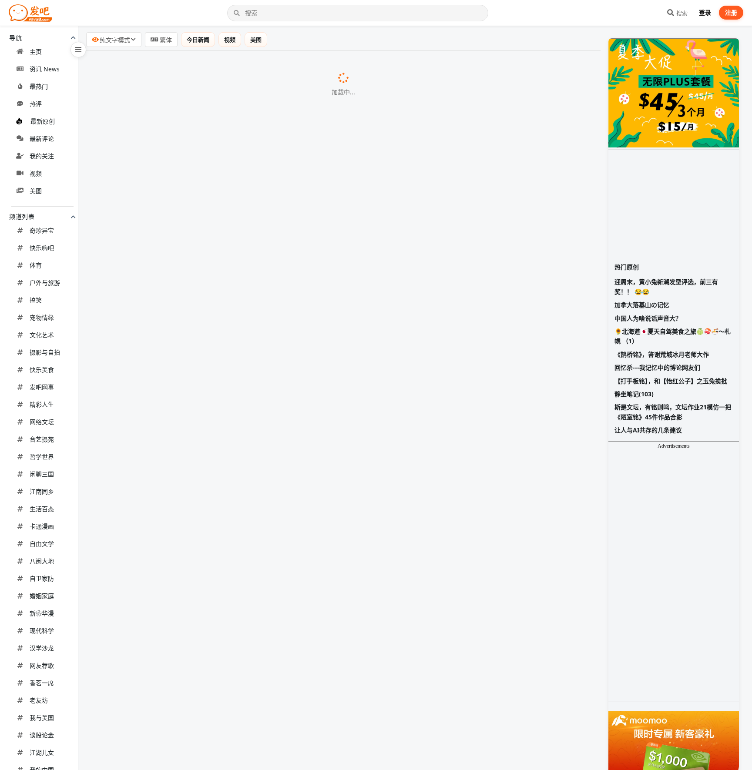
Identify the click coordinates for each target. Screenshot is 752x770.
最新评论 (42, 138)
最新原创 (42, 121)
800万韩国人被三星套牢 (130, 607)
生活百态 (42, 509)
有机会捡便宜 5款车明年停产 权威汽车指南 (159, 629)
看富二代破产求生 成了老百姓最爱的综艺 (156, 404)
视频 (36, 173)
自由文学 (42, 543)
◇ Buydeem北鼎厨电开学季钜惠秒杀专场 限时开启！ (176, 200)
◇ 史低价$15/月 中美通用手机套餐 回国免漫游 (165, 358)
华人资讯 (289, 314)
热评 (36, 104)
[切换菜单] (78, 49)
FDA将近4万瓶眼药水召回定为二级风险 (154, 720)
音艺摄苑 (42, 439)
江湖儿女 (42, 752)
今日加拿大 (249, 291)
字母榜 (185, 607)
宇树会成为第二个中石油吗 (135, 382)
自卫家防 (42, 578)
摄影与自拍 (45, 352)
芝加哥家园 (276, 178)
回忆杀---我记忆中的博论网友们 (657, 367)
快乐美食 (42, 369)
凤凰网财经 (205, 494)
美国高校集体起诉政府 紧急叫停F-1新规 (154, 156)
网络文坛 (42, 422)
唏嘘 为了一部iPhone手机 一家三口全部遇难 (162, 133)
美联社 (243, 629)
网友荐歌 (42, 665)
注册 (731, 12)
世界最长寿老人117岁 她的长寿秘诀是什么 (159, 269)
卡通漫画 (42, 526)
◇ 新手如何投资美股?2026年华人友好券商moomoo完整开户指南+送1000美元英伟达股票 (233, 674)
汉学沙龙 (42, 648)
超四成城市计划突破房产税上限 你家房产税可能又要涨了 (181, 471)
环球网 (260, 698)
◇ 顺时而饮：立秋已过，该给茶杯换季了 (157, 516)
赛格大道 (197, 382)
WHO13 (260, 585)
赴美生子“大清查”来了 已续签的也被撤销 (155, 66)
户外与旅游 (45, 282)
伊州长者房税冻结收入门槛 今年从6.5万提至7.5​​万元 (173, 178)
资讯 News (45, 69)
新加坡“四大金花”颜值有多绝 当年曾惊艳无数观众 (169, 540)
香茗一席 (42, 683)
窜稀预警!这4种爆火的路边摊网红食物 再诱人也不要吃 (177, 765)
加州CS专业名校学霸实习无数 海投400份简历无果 (170, 336)
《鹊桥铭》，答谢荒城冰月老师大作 (661, 354)
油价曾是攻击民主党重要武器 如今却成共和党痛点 (170, 562)
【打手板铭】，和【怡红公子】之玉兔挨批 (670, 381)
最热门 (39, 86)
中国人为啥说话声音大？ (648, 318)
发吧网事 (42, 387)
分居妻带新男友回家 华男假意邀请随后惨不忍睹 (167, 584)
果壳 (275, 765)
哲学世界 (42, 456)
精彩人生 (42, 404)
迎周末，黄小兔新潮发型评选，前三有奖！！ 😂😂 (666, 286)
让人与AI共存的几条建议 (648, 430)
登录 (705, 12)
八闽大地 (42, 561)
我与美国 (42, 717)
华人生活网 (262, 89)
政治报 (265, 562)
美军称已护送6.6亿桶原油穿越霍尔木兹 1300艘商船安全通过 (186, 111)
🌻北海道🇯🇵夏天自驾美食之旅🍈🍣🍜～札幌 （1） (672, 336)
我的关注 (42, 156)
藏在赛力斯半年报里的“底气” (137, 494)
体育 (36, 265)
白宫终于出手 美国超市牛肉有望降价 (149, 224)
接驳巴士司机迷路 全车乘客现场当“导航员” (159, 651)
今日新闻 (198, 40)
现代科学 (42, 630)
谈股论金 (42, 735)
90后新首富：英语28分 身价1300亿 (148, 246)
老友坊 (39, 700)
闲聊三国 (42, 474)
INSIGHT (236, 156)
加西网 (242, 269)
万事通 (264, 540)
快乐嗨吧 (42, 248)
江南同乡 (42, 491)
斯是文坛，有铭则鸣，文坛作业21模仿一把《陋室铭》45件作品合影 (672, 412)
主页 (36, 51)
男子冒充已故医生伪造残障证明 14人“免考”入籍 (166, 742)
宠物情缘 (42, 317)
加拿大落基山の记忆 (641, 305)
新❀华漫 (42, 613)
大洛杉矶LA (242, 66)
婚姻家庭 (42, 596)
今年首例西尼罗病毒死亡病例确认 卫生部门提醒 (167, 449)
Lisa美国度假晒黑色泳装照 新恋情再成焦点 (159, 291)
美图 (36, 191)
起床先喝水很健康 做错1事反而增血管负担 (158, 427)
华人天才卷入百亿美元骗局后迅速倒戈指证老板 (166, 88)
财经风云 (300, 111)
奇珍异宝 (42, 230)
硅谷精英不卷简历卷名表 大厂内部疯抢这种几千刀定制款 (181, 313)
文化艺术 (42, 335)
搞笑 (36, 300)
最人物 (220, 247)
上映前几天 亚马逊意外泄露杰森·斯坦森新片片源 (168, 698)
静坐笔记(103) (634, 394)
